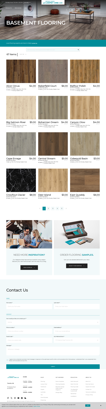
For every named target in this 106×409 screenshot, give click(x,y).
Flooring (17, 15)
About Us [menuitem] (88, 381)
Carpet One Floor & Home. (18, 401)
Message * (8, 345)
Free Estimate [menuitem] (44, 397)
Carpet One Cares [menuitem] (90, 386)
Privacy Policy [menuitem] (89, 394)
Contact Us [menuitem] (88, 389)
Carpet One (9, 15)
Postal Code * (9, 336)
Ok (87, 405)
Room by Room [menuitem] (90, 384)
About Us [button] (27, 8)
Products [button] (8, 8)
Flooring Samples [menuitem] (60, 384)
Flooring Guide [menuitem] (74, 386)
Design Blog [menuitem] (59, 392)
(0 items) (72, 9)
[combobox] (51, 49)
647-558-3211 (27, 2)
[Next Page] (66, 208)
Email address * (58, 327)
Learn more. (36, 406)
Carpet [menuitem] (42, 389)
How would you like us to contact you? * (16, 318)
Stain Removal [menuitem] (74, 381)
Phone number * (10, 327)
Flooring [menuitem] (43, 381)
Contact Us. (34, 43)
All (22, 15)
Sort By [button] (22, 54)
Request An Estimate (87, 6)
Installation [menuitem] (74, 396)
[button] (66, 10)
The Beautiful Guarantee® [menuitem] (74, 390)
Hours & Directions (72, 6)
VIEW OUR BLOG (27, 267)
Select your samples (75, 265)
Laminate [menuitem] (43, 392)
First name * (9, 302)
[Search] (78, 49)
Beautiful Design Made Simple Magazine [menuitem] (60, 388)
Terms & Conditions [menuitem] (91, 392)
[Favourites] (69, 10)
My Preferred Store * (59, 336)
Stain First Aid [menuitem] (74, 384)
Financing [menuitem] (43, 400)
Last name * (57, 302)
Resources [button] (18, 8)
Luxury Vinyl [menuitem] (44, 384)
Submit (53, 366)
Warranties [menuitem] (73, 393)
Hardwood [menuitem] (43, 386)
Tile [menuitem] (42, 394)
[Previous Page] (40, 208)
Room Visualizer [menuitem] (60, 381)
